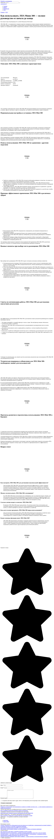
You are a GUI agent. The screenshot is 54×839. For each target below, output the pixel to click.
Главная (5, 6)
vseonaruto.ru (4, 3)
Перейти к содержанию (6, 1)
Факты (5, 7)
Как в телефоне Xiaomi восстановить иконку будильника (14, 810)
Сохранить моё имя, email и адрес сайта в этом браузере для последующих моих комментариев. (25, 800)
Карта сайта (6, 821)
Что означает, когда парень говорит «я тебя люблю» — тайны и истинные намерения (21, 829)
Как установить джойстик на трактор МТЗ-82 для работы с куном (16, 815)
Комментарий (4, 798)
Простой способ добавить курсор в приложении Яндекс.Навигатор (17, 813)
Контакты (5, 820)
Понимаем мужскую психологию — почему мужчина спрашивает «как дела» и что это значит (23, 832)
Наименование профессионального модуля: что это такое (14, 835)
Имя (2, 785)
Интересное (6, 8)
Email (2, 787)
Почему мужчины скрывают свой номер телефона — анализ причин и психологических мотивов (24, 836)
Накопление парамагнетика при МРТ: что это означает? (14, 827)
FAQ (4, 10)
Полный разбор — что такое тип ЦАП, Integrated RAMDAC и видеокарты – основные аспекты (23, 834)
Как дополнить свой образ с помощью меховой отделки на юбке (16, 831)
